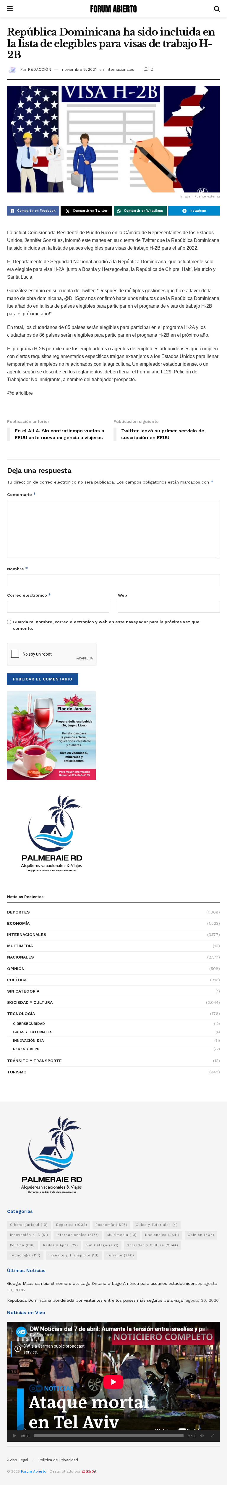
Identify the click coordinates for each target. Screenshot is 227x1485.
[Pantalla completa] (212, 1436)
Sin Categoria (23, 991)
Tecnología (21, 1013)
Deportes (18, 912)
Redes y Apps (26, 1049)
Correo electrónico (29, 595)
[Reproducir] (15, 1436)
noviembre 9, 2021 (79, 69)
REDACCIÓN (39, 69)
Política (17, 979)
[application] (113, 1382)
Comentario (21, 494)
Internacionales (119, 69)
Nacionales (20, 957)
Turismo (17, 1072)
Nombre (17, 568)
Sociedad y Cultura (30, 1002)
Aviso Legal (17, 1460)
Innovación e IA (28, 1040)
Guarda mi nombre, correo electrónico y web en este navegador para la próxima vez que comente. (106, 625)
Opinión (16, 968)
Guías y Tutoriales (32, 1032)
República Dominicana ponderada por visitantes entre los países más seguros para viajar (95, 1300)
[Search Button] (217, 8)
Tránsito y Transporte (34, 1060)
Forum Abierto (34, 1471)
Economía (18, 923)
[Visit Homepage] (113, 9)
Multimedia (20, 945)
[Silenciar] (202, 1436)
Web (122, 595)
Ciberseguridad (29, 1024)
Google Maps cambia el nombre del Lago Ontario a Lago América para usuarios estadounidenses (104, 1283)
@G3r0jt (89, 1471)
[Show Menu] (10, 8)
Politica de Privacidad (58, 1460)
